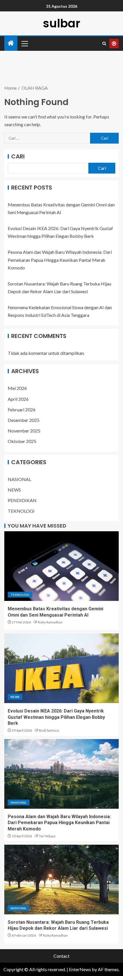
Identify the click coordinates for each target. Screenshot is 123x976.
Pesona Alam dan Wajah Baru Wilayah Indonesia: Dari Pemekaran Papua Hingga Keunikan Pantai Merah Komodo (60, 259)
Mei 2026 (17, 388)
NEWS (14, 489)
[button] (24, 43)
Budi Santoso (49, 730)
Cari (18, 156)
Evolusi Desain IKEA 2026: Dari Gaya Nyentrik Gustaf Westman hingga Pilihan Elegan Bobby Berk (56, 717)
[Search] (104, 43)
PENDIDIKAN (22, 500)
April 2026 (18, 399)
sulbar (61, 23)
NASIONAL (19, 479)
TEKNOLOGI (21, 511)
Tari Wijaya (47, 836)
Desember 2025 (23, 420)
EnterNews (80, 969)
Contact (61, 956)
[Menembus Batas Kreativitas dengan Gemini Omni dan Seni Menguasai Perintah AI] (61, 566)
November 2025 (24, 430)
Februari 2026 (21, 409)
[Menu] (24, 43)
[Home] (11, 43)
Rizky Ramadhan (50, 622)
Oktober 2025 (22, 441)
